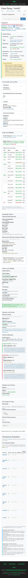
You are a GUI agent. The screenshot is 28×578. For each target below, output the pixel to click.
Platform (4, 387)
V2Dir (18, 40)
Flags (4, 40)
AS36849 (19, 11)
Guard (18, 41)
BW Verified (5, 43)
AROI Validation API (8, 316)
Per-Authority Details (8, 443)
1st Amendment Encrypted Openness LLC (15, 570)
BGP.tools (6, 121)
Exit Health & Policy (8, 402)
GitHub (14, 567)
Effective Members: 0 (8, 357)
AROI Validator (14, 4)
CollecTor (6, 239)
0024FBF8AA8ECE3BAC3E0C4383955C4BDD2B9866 (14, 348)
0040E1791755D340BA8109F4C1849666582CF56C (14, 349)
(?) (9, 318)
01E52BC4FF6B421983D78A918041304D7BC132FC (14, 376)
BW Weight (5, 55)
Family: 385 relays (13, 27)
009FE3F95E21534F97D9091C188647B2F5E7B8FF (14, 350)
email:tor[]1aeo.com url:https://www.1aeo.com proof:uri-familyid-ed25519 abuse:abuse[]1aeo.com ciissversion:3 (14, 330)
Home (4, 4)
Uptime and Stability (8, 268)
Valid (16, 40)
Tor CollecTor (8, 208)
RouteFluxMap (22, 4)
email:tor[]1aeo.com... (7, 29)
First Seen (5, 53)
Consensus (5, 36)
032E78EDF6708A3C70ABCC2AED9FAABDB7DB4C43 (14, 366)
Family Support (6, 337)
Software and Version (8, 385)
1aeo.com (4, 320)
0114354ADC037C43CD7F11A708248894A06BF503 (14, 351)
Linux (14, 30)
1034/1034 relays (11, 323)
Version (4, 59)
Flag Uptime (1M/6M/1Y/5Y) (9, 279)
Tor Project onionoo (16, 574)
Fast (22, 40)
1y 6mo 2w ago (13, 53)
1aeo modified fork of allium (15, 572)
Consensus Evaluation (11, 436)
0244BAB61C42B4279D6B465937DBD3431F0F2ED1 (14, 377)
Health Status (7, 34)
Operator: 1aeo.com (7, 26)
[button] (24, 14)
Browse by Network (10, 11)
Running (12, 40)
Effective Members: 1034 (9, 345)
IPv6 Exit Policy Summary (9, 417)
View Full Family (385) (17, 340)
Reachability (6, 51)
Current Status (6, 273)
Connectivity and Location (10, 82)
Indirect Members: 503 (8, 370)
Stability (5, 47)
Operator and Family (8, 312)
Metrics (8, 4)
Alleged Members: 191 (8, 360)
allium (6, 573)
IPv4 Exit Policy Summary (9, 409)
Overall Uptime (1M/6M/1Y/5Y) (9, 276)
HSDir (15, 41)
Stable (11, 41)
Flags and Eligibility (8, 132)
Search (23, 19)
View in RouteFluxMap (8, 109)
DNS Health (5, 404)
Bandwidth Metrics (7, 214)
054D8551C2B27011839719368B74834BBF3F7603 (14, 367)
